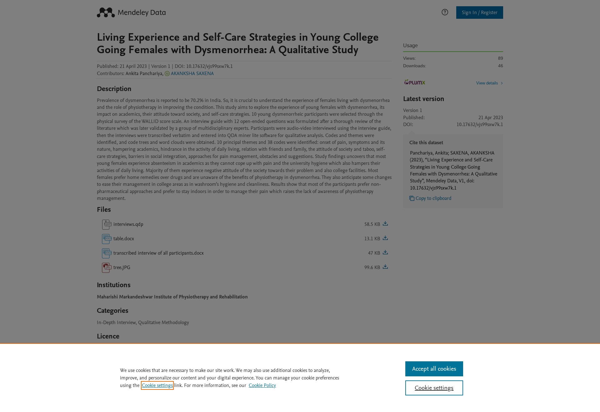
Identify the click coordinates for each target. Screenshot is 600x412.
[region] (300, 377)
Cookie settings (157, 385)
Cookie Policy (262, 385)
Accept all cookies (434, 369)
